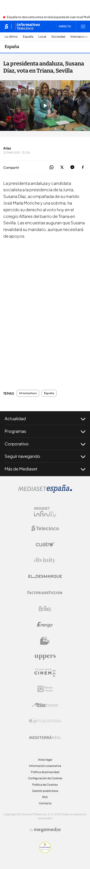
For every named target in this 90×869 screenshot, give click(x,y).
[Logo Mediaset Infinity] (45, 512)
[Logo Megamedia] (47, 830)
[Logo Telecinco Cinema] (45, 673)
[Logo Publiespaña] (45, 721)
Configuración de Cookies (45, 778)
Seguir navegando (22, 456)
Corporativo (17, 443)
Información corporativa (45, 766)
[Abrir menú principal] (83, 26)
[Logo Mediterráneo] (45, 737)
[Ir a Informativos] (27, 26)
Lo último (11, 36)
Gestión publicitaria (45, 791)
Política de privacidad (45, 772)
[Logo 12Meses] (45, 689)
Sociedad (58, 36)
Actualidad (15, 418)
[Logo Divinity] (45, 560)
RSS (45, 797)
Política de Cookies (45, 784)
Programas (15, 431)
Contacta (45, 803)
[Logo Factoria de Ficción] (45, 592)
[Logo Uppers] (45, 657)
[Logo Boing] (45, 608)
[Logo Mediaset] (45, 491)
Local (42, 36)
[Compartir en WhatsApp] (52, 167)
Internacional (79, 36)
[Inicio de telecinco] (6, 26)
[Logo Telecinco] (45, 528)
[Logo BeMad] (45, 641)
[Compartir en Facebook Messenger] (72, 167)
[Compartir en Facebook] (83, 167)
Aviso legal (45, 759)
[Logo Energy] (45, 624)
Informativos (28, 393)
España (28, 36)
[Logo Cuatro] (45, 544)
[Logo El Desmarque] (45, 576)
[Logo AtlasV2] (45, 705)
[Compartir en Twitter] (62, 167)
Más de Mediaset (21, 468)
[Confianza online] (45, 851)
